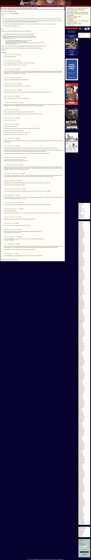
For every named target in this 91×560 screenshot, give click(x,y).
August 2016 (81, 364)
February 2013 (81, 414)
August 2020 (81, 308)
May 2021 (80, 297)
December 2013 (81, 402)
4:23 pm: (19, 229)
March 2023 (81, 271)
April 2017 (81, 355)
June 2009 (80, 466)
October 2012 (81, 419)
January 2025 (81, 245)
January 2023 (81, 274)
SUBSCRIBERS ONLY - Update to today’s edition (77, 8)
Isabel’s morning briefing (72, 18)
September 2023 (82, 264)
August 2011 (81, 435)
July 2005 (80, 533)
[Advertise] (72, 29)
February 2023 (81, 273)
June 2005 (80, 535)
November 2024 (82, 248)
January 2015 (81, 387)
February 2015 (81, 386)
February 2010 (81, 456)
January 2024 (81, 260)
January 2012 (81, 429)
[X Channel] (83, 29)
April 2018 (81, 341)
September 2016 (82, 363)
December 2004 (81, 521)
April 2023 (81, 270)
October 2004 (81, 523)
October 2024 (81, 249)
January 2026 (81, 231)
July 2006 (80, 507)
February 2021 (81, 301)
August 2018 (81, 336)
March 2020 (81, 314)
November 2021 (82, 290)
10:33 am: (18, 96)
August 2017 (81, 350)
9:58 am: (18, 60)
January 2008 (81, 486)
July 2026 (80, 224)
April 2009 (81, 468)
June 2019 (80, 324)
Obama (80, 210)
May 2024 (80, 255)
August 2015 (81, 379)
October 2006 (81, 503)
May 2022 (80, 283)
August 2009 (81, 463)
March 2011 (81, 441)
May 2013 (80, 410)
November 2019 (82, 318)
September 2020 (82, 307)
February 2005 (81, 519)
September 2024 (82, 250)
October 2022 (81, 277)
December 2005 (81, 515)
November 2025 (82, 234)
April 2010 (81, 454)
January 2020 (81, 316)
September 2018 (82, 335)
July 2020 (80, 309)
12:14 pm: (20, 180)
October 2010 (81, 447)
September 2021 (82, 293)
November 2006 (82, 502)
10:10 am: (20, 83)
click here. (36, 8)
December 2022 (81, 275)
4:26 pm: (19, 236)
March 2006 (81, 512)
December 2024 (81, 247)
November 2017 (82, 347)
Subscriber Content (82, 211)
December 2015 (81, 374)
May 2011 (80, 439)
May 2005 (80, 536)
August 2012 (81, 421)
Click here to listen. (43, 46)
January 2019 (81, 330)
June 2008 (80, 480)
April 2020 (81, 313)
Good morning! (70, 19)
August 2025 (81, 237)
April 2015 (81, 383)
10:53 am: (17, 109)
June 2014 (80, 395)
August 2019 (81, 322)
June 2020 (80, 310)
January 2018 (81, 344)
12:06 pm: (23, 173)
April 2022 (81, 284)
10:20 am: (20, 90)
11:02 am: (17, 124)
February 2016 (81, 371)
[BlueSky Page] (85, 29)
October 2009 (81, 461)
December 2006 (81, 501)
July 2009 (80, 464)
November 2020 (82, 304)
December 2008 (81, 473)
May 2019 (80, 326)
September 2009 (82, 462)
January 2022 (81, 288)
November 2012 (82, 417)
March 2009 (81, 469)
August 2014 (81, 393)
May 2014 (80, 396)
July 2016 (80, 366)
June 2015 (80, 381)
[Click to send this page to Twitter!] (4, 50)
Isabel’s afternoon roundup (72, 11)
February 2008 (81, 485)
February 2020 (81, 315)
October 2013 (81, 404)
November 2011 (82, 432)
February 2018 (81, 343)
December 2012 (81, 416)
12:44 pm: (24, 189)
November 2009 (82, 460)
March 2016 (81, 370)
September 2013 (82, 406)
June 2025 (80, 240)
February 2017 (81, 357)
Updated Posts (81, 217)
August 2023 (81, 265)
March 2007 (81, 497)
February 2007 (81, 499)
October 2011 (81, 433)
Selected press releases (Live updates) (74, 23)
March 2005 (81, 517)
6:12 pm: (18, 244)
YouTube (80, 207)
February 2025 (81, 244)
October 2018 (81, 334)
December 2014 (81, 388)
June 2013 (80, 409)
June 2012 (80, 423)
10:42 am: (22, 102)
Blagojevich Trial (82, 214)
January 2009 (81, 472)
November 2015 (82, 375)
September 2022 (82, 278)
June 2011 (80, 437)
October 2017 (81, 348)
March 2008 (81, 483)
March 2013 (81, 413)
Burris (80, 213)
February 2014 (81, 400)
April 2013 (81, 412)
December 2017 (81, 346)
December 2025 (81, 233)
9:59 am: (18, 69)
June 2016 (80, 367)
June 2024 (80, 254)
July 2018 (80, 337)
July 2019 (80, 323)
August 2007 (81, 492)
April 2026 (81, 228)
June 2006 (80, 508)
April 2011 (81, 440)
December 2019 (81, 317)
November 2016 (82, 361)
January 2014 (81, 401)
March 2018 (81, 342)
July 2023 (80, 267)
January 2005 (81, 520)
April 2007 (81, 496)
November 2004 (82, 522)
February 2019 (81, 329)
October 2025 (81, 235)
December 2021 (81, 289)
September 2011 (82, 434)
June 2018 (80, 338)
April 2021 (81, 298)
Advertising (81, 215)
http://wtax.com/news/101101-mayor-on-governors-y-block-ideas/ (15, 65)
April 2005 (81, 516)
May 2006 (80, 509)
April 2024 (81, 256)
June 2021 (80, 296)
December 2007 (81, 487)
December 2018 (81, 331)
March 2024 (81, 257)
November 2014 (82, 389)
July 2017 (80, 351)
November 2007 (82, 488)
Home (80, 205)
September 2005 (82, 531)
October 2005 (81, 530)
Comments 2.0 (82, 544)
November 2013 (82, 403)
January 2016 (81, 373)
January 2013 (81, 415)
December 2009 (81, 459)
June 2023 (80, 268)
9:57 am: (19, 54)
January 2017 (81, 359)
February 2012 (81, 428)
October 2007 (81, 489)
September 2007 (82, 490)
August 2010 (81, 449)
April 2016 (81, 369)
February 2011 (81, 442)
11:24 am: (24, 157)
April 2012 (81, 426)
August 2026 (81, 223)
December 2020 (81, 303)
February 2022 (81, 287)
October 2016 (81, 362)
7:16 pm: (16, 253)
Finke (3, 15)
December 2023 (81, 261)
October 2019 (81, 320)
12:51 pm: (18, 195)
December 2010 (81, 444)
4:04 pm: (17, 223)
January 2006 (81, 514)
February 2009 (81, 470)
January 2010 (81, 457)
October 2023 (81, 263)
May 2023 (80, 269)
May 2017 (80, 354)
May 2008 (80, 481)
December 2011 (81, 430)
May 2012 (80, 424)
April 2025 (81, 242)
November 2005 (82, 529)
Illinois (80, 206)
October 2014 (81, 390)
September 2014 (82, 391)
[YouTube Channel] (80, 29)
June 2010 (80, 452)
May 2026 (80, 227)
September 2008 (82, 476)
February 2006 (81, 513)
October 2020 (81, 306)
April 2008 (81, 482)
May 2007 (80, 495)
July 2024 (80, 253)
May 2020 (80, 311)
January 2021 (81, 302)
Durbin (80, 212)
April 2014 (81, 397)
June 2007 (80, 494)
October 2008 (81, 475)
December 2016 (81, 360)
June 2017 (80, 353)
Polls (80, 218)
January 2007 (81, 500)
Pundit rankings (81, 208)
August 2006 (81, 506)
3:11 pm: (19, 217)
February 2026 (81, 230)
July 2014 (80, 394)
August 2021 (81, 294)
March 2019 (81, 328)
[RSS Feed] (88, 29)
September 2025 (82, 236)
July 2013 (80, 408)
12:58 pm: (21, 208)
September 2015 (82, 377)
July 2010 (80, 450)
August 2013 (81, 407)
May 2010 (80, 453)
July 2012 (80, 422)
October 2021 (81, 291)
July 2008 (80, 479)
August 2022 (81, 280)
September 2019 (82, 321)
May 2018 (80, 340)
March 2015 (81, 384)
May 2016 (80, 368)
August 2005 (81, 532)
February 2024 (81, 258)
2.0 (81, 543)
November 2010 (82, 446)
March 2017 (81, 356)
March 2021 (81, 300)
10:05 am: (19, 77)
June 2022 (80, 282)
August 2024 (81, 251)
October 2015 (81, 376)
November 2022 (82, 276)
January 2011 (81, 443)
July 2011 (80, 436)
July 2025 (80, 238)
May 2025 (80, 241)
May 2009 (80, 467)
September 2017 (82, 349)
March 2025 (81, 243)
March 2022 (81, 286)
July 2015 (80, 380)
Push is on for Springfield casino (8, 11)
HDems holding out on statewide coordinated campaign (78, 12)
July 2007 (80, 493)
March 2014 (81, 399)
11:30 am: (21, 164)
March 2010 (81, 455)
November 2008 (82, 474)
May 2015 (80, 382)
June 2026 (80, 225)
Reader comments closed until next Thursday (75, 9)
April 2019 (81, 327)
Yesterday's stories (70, 25)
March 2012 (81, 427)
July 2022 (80, 281)
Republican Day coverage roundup (73, 16)
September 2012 (82, 420)
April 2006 (81, 510)
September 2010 (82, 448)
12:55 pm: (21, 202)
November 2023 (82, 262)
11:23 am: (18, 138)
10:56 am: (18, 118)
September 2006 (82, 505)
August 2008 (81, 477)
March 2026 (81, 229)
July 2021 (80, 295)
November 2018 (82, 333)
